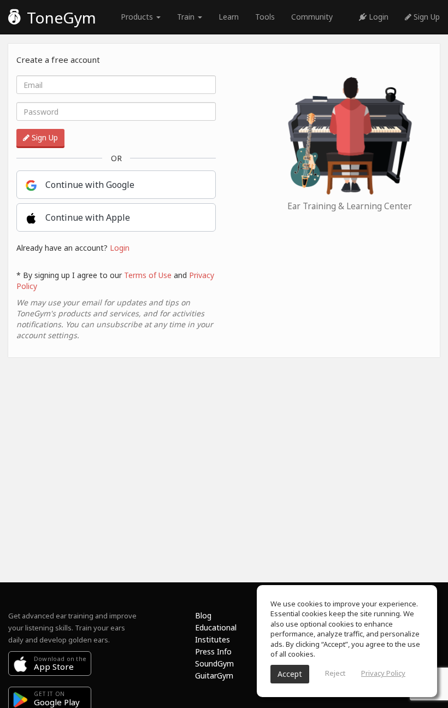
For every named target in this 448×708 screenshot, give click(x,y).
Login (377, 16)
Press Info (213, 651)
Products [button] (138, 16)
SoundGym (214, 663)
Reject (335, 673)
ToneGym (59, 17)
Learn (229, 16)
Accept (290, 674)
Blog (203, 615)
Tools (265, 16)
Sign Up (425, 16)
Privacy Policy (383, 673)
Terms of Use (148, 275)
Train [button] (187, 16)
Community (312, 16)
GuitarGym (214, 675)
